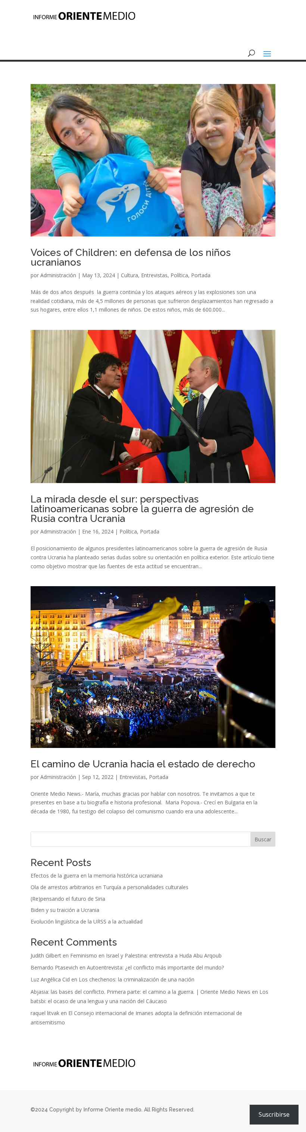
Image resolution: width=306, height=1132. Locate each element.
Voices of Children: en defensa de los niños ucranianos (131, 257)
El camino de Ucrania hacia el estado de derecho (143, 764)
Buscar (263, 839)
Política (179, 275)
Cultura (129, 275)
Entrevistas (154, 275)
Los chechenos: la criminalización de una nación (136, 979)
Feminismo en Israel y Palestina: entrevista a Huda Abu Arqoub (146, 955)
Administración (58, 275)
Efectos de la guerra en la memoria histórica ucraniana (97, 875)
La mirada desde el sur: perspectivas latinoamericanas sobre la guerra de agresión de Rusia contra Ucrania (142, 509)
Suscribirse (274, 1114)
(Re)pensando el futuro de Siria (68, 898)
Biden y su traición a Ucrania (65, 909)
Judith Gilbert (46, 955)
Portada (200, 275)
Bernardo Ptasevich (54, 967)
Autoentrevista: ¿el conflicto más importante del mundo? (155, 967)
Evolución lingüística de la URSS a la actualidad (87, 921)
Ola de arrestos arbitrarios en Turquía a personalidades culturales (109, 887)
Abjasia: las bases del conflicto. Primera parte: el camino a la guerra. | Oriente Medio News (140, 991)
